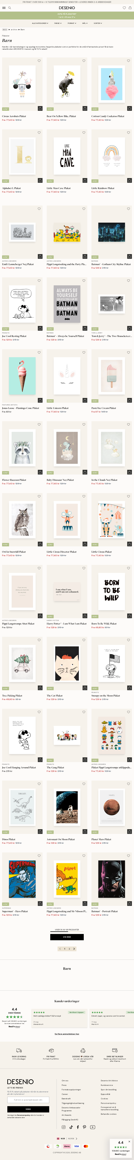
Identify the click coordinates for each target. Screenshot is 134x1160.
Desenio (74, 1153)
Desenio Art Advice (109, 1081)
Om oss (65, 1081)
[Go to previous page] (60, 949)
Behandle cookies (108, 1114)
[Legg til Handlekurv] (40, 108)
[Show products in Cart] (130, 8)
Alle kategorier (39, 23)
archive (14, 29)
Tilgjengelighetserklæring (73, 1103)
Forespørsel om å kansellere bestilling (110, 1108)
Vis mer (67, 937)
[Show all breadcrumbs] (5, 29)
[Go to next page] (74, 949)
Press (64, 1085)
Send (28, 1109)
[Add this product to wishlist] (39, 60)
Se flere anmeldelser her (67, 1034)
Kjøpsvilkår (105, 1094)
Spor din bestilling (109, 1090)
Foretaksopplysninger (71, 1090)
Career (65, 1094)
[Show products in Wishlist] (124, 8)
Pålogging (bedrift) (70, 1120)
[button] (121, 1148)
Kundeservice (107, 1085)
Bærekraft (66, 1099)
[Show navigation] (4, 8)
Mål (84, 23)
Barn (23, 29)
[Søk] (10, 8)
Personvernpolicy (23, 1115)
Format (71, 23)
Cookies (104, 1099)
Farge (57, 23)
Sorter (97, 23)
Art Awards (66, 1115)
